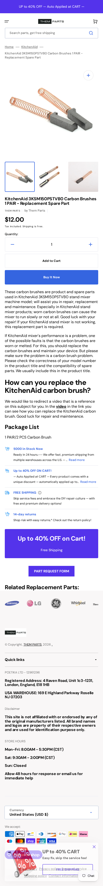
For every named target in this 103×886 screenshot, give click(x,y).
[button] (6, 21)
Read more (77, 460)
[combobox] (51, 33)
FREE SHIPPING (67, 869)
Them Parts (12, 210)
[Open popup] (39, 492)
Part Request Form (51, 571)
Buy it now (51, 277)
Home (9, 47)
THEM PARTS (32, 644)
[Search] (92, 33)
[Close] (94, 846)
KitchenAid (29, 47)
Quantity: (11, 234)
